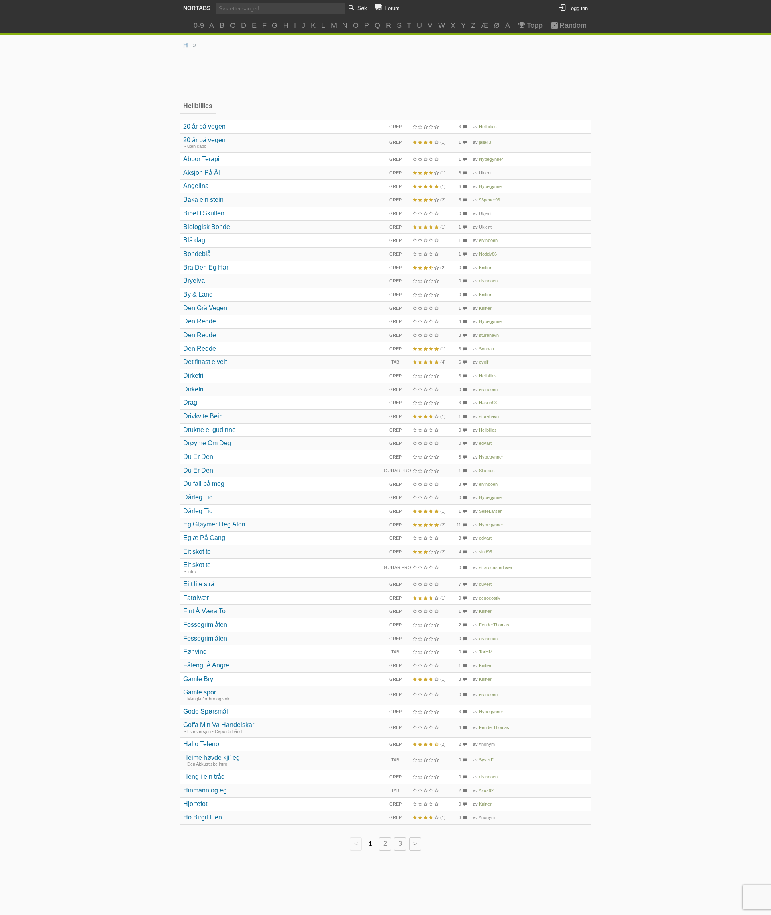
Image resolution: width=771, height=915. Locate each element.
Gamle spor (199, 692)
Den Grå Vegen (205, 308)
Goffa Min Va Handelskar (218, 724)
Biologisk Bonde (206, 226)
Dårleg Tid (198, 497)
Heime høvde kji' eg (211, 757)
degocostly (489, 598)
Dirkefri (193, 375)
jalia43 (485, 142)
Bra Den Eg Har (205, 267)
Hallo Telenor (202, 744)
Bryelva (194, 280)
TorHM (485, 651)
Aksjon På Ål (201, 172)
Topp (535, 25)
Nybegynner (491, 159)
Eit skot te (197, 551)
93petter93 (489, 199)
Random (569, 25)
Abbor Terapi (201, 159)
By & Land (198, 294)
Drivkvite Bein (203, 416)
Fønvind (195, 651)
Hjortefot (195, 803)
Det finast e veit (205, 361)
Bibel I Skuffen (203, 213)
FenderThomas (494, 624)
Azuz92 (486, 790)
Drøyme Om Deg (207, 443)
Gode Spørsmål (205, 711)
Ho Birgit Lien (202, 817)
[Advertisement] (385, 75)
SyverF (486, 759)
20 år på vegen (204, 126)
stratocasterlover (495, 567)
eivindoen (488, 240)
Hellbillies (488, 126)
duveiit (485, 584)
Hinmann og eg (205, 790)
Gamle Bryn (200, 679)
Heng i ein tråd (204, 776)
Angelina (196, 185)
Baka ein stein (203, 199)
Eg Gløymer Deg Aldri (214, 524)
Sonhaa (486, 348)
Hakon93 (488, 402)
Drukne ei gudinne (209, 429)
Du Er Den (198, 456)
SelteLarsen (490, 511)
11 (459, 524)
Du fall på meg (203, 483)
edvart (485, 443)
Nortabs (196, 8)
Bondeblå (197, 253)
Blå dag (194, 240)
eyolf (483, 362)
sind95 (485, 551)
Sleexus (487, 470)
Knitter (485, 267)
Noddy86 (488, 254)
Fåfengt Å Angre (206, 665)
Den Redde (199, 321)
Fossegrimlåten (205, 624)
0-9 (199, 25)
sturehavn (489, 335)
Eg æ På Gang (204, 537)
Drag (190, 402)
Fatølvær (196, 597)
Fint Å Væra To (204, 611)
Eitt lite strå (198, 584)
